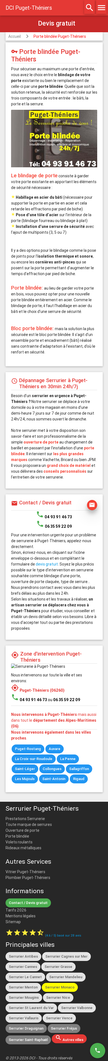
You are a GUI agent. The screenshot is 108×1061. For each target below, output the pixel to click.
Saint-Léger (25, 768)
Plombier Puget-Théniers (28, 877)
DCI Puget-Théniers (29, 7)
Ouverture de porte (22, 830)
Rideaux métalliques (23, 847)
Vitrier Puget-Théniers (25, 871)
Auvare (54, 748)
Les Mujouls (25, 778)
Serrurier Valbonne (76, 1007)
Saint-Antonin (53, 778)
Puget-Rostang (28, 748)
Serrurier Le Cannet (25, 977)
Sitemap (13, 921)
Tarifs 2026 (16, 910)
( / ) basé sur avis (63, 935)
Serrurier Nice (58, 997)
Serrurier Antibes (23, 956)
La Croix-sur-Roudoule (33, 758)
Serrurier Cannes (23, 966)
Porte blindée (17, 836)
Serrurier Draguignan (26, 1028)
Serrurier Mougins (24, 997)
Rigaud (78, 778)
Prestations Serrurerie (25, 818)
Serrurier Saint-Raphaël (28, 1039)
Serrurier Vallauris (23, 1018)
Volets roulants (19, 842)
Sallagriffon (79, 768)
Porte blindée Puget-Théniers (60, 36)
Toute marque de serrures (29, 824)
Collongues (52, 768)
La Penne (68, 758)
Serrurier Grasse (58, 966)
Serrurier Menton (23, 987)
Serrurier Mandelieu (65, 977)
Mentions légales (20, 915)
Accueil (14, 36)
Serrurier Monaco (59, 987)
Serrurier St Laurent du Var (31, 1007)
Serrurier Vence (59, 1018)
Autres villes (69, 1038)
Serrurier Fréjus (64, 1028)
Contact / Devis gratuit (28, 902)
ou (64, 699)
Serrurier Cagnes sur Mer (66, 956)
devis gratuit (47, 564)
